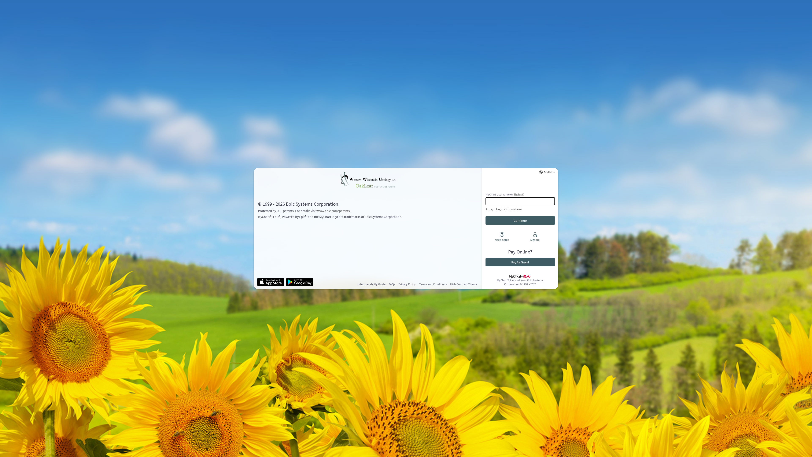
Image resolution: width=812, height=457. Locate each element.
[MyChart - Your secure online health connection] (368, 180)
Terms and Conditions (433, 284)
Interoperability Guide (371, 284)
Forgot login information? (504, 209)
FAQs (392, 284)
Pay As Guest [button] (520, 262)
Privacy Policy (407, 284)
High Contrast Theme (463, 284)
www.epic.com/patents (333, 211)
